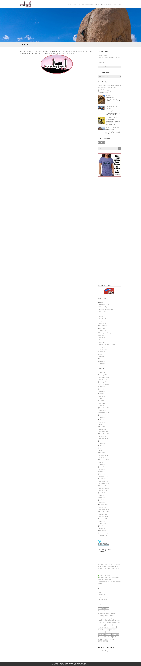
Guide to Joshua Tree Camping (87, 4)
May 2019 (102, 391)
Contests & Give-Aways (106, 309)
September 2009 (104, 516)
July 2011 (102, 464)
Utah (100, 354)
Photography (103, 337)
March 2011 (102, 474)
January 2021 (103, 375)
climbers (106, 615)
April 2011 (102, 471)
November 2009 (104, 511)
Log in (101, 592)
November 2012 (104, 434)
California (113, 613)
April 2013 (102, 424)
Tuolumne (102, 351)
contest (115, 618)
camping (100, 615)
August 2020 (103, 379)
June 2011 (102, 467)
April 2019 (102, 393)
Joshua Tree (103, 330)
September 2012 (104, 438)
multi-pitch (109, 625)
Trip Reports (103, 349)
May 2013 (102, 422)
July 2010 (102, 493)
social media (115, 634)
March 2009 (102, 530)
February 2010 (103, 504)
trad (99, 636)
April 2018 (102, 400)
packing (106, 627)
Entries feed (102, 594)
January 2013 (103, 429)
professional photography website (62, 53)
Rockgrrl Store (102, 4)
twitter (105, 639)
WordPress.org (103, 599)
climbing (112, 615)
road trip (112, 629)
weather (114, 639)
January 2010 (103, 507)
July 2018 (102, 396)
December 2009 (104, 509)
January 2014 (103, 410)
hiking (100, 622)
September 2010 (104, 488)
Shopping (102, 347)
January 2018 (103, 405)
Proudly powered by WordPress (61, 664)
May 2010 (102, 497)
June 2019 (102, 389)
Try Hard (108, 95)
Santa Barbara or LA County (107, 344)
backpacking (101, 613)
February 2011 (103, 476)
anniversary (115, 610)
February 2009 (103, 533)
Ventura (101, 356)
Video (101, 358)
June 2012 (102, 445)
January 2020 (103, 382)
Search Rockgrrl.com (114, 4)
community (109, 618)
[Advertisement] (109, 204)
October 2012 (103, 436)
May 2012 (102, 448)
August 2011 (103, 462)
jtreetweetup (101, 625)
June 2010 (102, 495)
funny (103, 620)
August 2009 (103, 519)
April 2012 (102, 450)
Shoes (109, 634)
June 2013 (102, 419)
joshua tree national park (109, 622)
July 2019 (102, 386)
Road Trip (102, 342)
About (74, 4)
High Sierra (102, 323)
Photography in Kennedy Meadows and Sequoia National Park (109, 86)
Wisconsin (102, 361)
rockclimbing (101, 632)
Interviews (102, 328)
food (99, 620)
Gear (100, 314)
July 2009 (102, 521)
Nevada (101, 335)
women (100, 641)
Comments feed (104, 597)
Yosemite (102, 363)
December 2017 (104, 408)
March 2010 (102, 502)
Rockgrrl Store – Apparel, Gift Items (110, 57)
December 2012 (104, 431)
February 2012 (103, 455)
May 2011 (102, 469)
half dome (117, 620)
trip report (116, 636)
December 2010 (104, 481)
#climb (100, 608)
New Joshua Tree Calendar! (111, 107)
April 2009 (102, 528)
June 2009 (102, 523)
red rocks (101, 629)
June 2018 (102, 398)
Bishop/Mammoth (104, 304)
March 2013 (102, 426)
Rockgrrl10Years (102, 634)
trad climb (104, 636)
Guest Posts (102, 318)
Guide (101, 321)
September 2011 (104, 460)
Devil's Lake (102, 311)
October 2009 (103, 514)
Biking (101, 302)
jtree (119, 622)
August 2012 (103, 441)
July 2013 (102, 417)
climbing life (101, 618)
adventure (105, 608)
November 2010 (104, 483)
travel (110, 636)
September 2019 (104, 384)
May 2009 (102, 526)
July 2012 (102, 443)
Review (101, 340)
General (101, 316)
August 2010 (103, 490)
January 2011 (103, 478)
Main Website (103, 55)
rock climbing (110, 632)
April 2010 (102, 500)
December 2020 (104, 377)
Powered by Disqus (103, 651)
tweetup (100, 639)
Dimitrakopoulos (84, 664)
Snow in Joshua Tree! (113, 127)
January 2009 (103, 535)
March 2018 (102, 403)
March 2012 (102, 452)
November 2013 (104, 412)
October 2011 (103, 457)
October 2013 (103, 415)
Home (69, 4)
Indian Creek (103, 325)
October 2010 (103, 485)
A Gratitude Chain (112, 118)
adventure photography (104, 610)
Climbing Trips (103, 307)
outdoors (100, 627)
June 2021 (102, 372)
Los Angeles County (105, 332)
